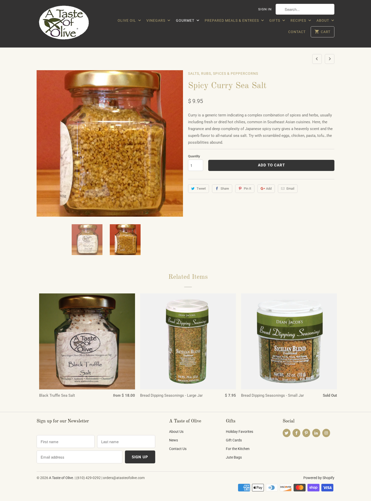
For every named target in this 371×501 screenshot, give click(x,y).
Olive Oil (127, 20)
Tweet (201, 188)
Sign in (265, 9)
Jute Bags (234, 457)
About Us (176, 432)
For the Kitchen (238, 449)
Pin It (247, 188)
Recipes (298, 20)
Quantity (194, 156)
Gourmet (185, 20)
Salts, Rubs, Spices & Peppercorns (223, 73)
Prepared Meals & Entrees (232, 20)
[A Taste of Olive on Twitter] (286, 433)
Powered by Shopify (318, 478)
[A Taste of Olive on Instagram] (326, 433)
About (323, 20)
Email (290, 188)
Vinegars (156, 20)
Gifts (275, 20)
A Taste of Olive (61, 478)
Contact (297, 32)
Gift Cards (234, 440)
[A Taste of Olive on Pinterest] (306, 433)
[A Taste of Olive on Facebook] (296, 433)
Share (225, 188)
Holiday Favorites (239, 432)
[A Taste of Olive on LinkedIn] (316, 433)
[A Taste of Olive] (72, 24)
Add (269, 188)
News (173, 440)
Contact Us (178, 449)
